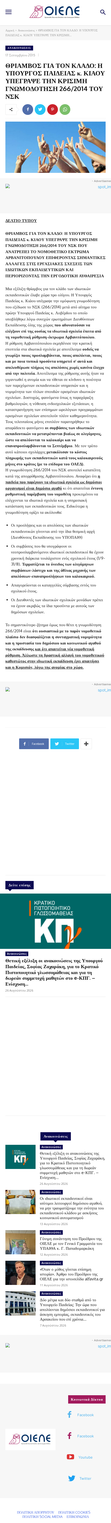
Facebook (85, 1415)
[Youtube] (70, 1457)
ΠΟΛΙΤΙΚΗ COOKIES (74, 1512)
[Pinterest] (52, 109)
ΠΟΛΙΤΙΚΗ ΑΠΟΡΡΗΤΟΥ (35, 1512)
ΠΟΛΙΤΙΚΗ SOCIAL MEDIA (42, 1516)
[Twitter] (40, 109)
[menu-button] (8, 12)
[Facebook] (27, 109)
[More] (86, 743)
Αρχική (9, 30)
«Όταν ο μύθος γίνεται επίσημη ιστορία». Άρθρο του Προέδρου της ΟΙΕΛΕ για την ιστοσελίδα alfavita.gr (71, 1274)
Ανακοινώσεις (26, 30)
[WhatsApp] (65, 109)
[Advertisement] (55, 814)
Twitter (85, 1478)
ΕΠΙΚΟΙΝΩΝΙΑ (78, 1516)
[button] (103, 12)
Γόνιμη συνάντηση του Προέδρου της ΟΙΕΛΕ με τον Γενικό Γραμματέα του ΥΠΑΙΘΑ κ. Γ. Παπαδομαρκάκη (71, 1243)
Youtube (85, 1457)
